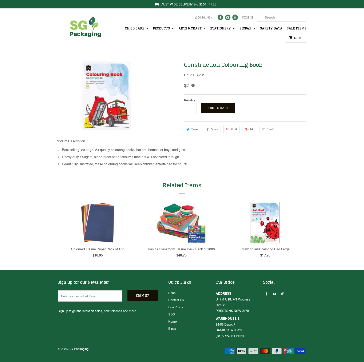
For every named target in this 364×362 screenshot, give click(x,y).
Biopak (246, 28)
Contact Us (176, 300)
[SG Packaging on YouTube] (227, 17)
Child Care (135, 28)
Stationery (221, 28)
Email (270, 129)
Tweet (194, 129)
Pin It (233, 129)
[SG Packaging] (87, 31)
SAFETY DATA (271, 28)
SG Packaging (78, 348)
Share (214, 129)
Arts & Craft (190, 28)
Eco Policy (175, 307)
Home (172, 321)
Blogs (172, 328)
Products (162, 28)
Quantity (189, 100)
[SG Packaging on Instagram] (235, 17)
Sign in (247, 17)
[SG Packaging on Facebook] (220, 17)
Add (251, 129)
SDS (171, 314)
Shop (171, 292)
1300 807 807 (203, 17)
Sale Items (296, 28)
